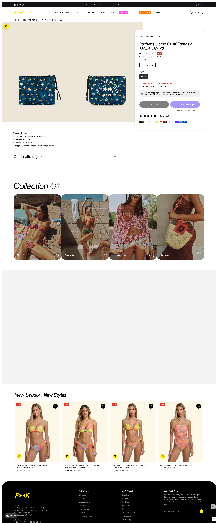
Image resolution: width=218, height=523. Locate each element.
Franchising (83, 505)
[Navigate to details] (56, 254)
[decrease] (142, 65)
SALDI (134, 12)
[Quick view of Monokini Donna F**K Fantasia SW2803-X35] (198, 406)
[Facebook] (14, 4)
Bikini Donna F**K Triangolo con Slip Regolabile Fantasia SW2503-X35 (129, 466)
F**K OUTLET (144, 12)
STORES (157, 12)
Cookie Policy (126, 520)
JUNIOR (112, 12)
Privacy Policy (126, 516)
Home (16, 20)
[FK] (19, 13)
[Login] (199, 12)
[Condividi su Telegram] (151, 116)
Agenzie (82, 512)
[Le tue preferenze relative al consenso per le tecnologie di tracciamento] (214, 519)
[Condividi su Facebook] (141, 116)
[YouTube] (20, 4)
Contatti (82, 498)
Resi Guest (126, 505)
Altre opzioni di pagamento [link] (185, 110)
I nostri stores (84, 509)
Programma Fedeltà (86, 516)
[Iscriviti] (201, 511)
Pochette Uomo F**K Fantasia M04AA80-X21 (166, 46)
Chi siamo (82, 495)
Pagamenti (125, 498)
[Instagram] (17, 4)
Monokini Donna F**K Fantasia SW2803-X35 (176, 465)
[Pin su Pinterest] (148, 116)
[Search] (195, 12)
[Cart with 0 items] (202, 12)
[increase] (152, 65)
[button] (202, 12)
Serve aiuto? (164, 116)
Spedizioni (125, 502)
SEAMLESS (91, 12)
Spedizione (152, 57)
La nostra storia (84, 502)
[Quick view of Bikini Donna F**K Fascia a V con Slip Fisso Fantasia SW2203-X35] (55, 406)
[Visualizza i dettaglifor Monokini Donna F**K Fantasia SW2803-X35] (180, 431)
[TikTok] (23, 4)
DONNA (79, 12)
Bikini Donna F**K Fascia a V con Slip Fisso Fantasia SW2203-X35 (32, 466)
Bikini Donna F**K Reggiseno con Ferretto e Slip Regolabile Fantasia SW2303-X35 (82, 466)
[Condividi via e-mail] (154, 116)
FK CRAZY (123, 12)
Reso (123, 509)
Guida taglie (126, 495)
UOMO (101, 12)
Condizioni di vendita (129, 512)
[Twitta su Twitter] (144, 116)
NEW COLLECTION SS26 (62, 12)
